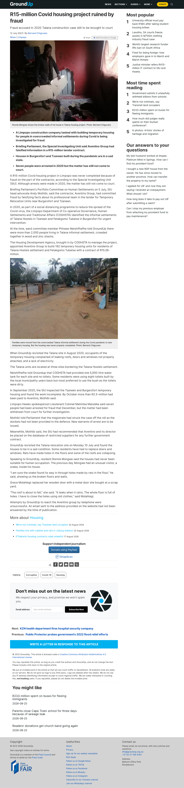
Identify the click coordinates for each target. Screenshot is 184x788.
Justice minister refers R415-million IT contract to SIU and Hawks (149, 68)
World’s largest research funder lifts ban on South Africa (150, 46)
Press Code (37, 757)
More (148, 4)
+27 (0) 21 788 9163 (132, 754)
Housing (36, 518)
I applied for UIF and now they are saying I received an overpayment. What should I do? (146, 190)
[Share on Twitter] (61, 565)
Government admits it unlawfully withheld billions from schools (151, 95)
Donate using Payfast (64, 549)
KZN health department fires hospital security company (56, 628)
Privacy (69, 749)
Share (88, 38)
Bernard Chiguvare (37, 33)
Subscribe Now (76, 609)
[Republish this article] (76, 565)
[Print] (71, 565)
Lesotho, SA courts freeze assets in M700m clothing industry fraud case (147, 36)
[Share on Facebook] (56, 565)
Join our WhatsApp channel (79, 783)
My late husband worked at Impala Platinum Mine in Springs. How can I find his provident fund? (147, 159)
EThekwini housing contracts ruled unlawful (39, 536)
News (108, 4)
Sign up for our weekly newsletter (82, 753)
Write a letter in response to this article (64, 644)
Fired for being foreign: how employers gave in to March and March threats (150, 56)
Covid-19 (46, 575)
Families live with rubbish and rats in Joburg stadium (44, 530)
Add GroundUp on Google (106, 38)
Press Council (44, 754)
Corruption (31, 575)
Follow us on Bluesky (75, 772)
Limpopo (22, 37)
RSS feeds (71, 757)
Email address (23, 609)
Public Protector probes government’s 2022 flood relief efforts (67, 634)
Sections (121, 4)
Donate (162, 4)
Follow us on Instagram (77, 776)
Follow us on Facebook (76, 768)
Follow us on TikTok (75, 764)
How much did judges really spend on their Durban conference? (148, 122)
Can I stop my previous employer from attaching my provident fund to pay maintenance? (147, 212)
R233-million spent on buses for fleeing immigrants (150, 112)
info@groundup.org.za (132, 751)
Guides (136, 4)
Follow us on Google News (78, 761)
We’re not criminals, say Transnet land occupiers (42, 524)
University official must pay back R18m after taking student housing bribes (150, 24)
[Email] (66, 565)
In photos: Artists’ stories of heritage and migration (148, 132)
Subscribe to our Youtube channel (82, 779)
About (69, 746)
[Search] (172, 4)
